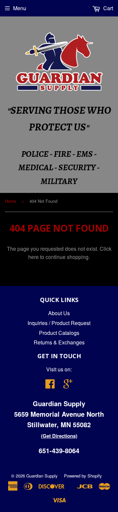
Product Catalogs (59, 333)
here (33, 257)
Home (10, 201)
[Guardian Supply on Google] (68, 385)
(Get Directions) (59, 435)
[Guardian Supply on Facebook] (50, 385)
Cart (107, 8)
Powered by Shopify (83, 476)
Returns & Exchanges (59, 342)
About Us (59, 313)
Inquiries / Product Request (59, 323)
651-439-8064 (59, 450)
